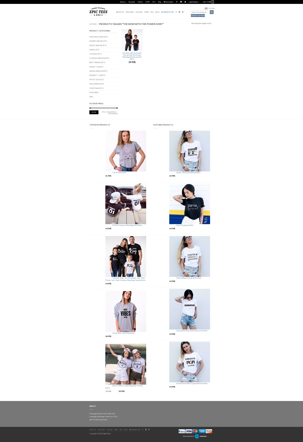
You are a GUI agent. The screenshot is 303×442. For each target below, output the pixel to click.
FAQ (153, 2)
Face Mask (94, 92)
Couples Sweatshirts (99, 58)
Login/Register (193, 2)
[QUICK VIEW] (132, 40)
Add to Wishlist (139, 32)
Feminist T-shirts (97, 75)
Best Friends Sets (97, 62)
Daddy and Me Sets (98, 45)
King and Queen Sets (98, 37)
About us (123, 2)
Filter (94, 112)
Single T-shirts (96, 67)
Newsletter (169, 2)
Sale (91, 97)
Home (93, 24)
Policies (140, 2)
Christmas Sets (96, 88)
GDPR (147, 2)
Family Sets (94, 50)
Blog (159, 2)
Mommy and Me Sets (98, 41)
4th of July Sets (96, 80)
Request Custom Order (198, 15)
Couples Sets (95, 54)
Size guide (131, 2)
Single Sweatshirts (98, 71)
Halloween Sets (96, 84)
